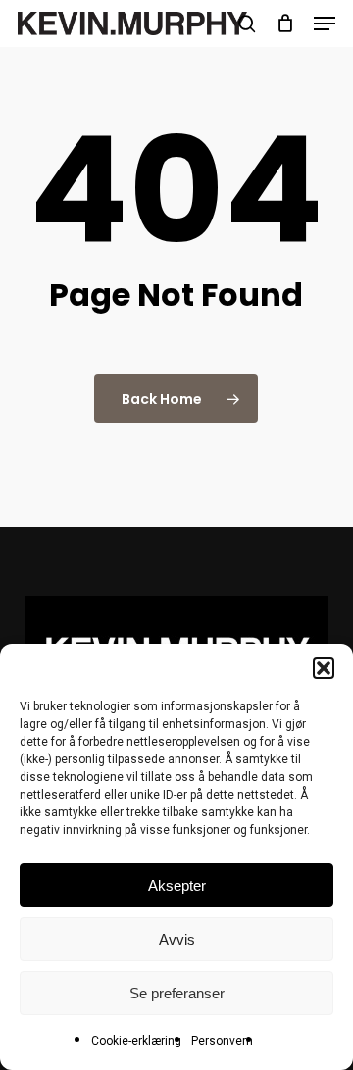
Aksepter (177, 885)
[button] (323, 668)
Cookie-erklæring (136, 1040)
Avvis (177, 939)
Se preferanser (177, 993)
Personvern (222, 1040)
